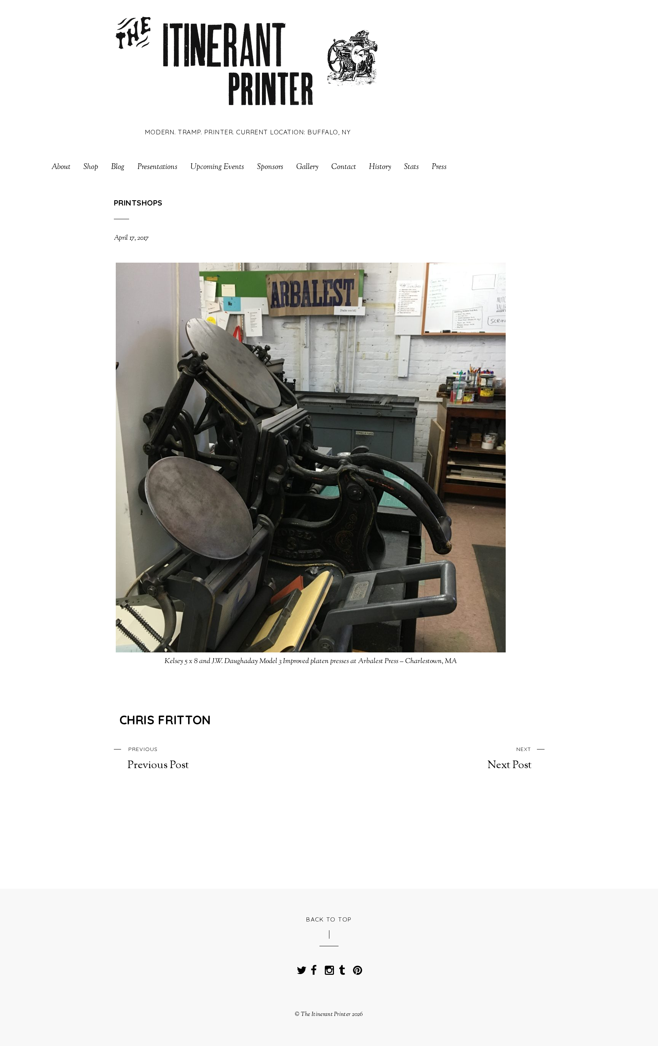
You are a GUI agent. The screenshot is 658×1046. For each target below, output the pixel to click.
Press (439, 167)
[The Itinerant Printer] (248, 111)
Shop (90, 167)
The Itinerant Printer (325, 1014)
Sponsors (270, 167)
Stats (411, 167)
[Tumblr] (342, 968)
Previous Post (158, 759)
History (380, 167)
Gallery (307, 167)
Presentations (157, 167)
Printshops (138, 202)
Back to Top (329, 919)
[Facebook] (313, 968)
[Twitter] (299, 968)
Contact (343, 167)
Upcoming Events (217, 167)
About (60, 167)
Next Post (509, 759)
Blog (118, 167)
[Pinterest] (356, 968)
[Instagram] (328, 968)
